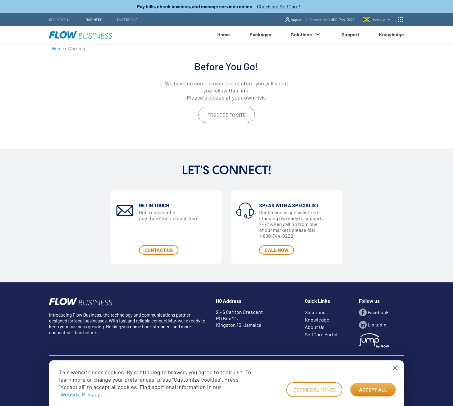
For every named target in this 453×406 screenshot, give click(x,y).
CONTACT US (159, 250)
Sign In (296, 20)
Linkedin (376, 324)
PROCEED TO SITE (226, 115)
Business (94, 20)
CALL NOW (276, 250)
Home (223, 34)
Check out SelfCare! (278, 6)
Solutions (315, 312)
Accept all (373, 389)
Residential (60, 20)
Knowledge (391, 34)
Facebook (378, 312)
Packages (260, 34)
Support (350, 34)
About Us (314, 327)
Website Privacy (80, 394)
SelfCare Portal (321, 334)
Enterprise (127, 20)
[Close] (395, 367)
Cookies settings (314, 389)
